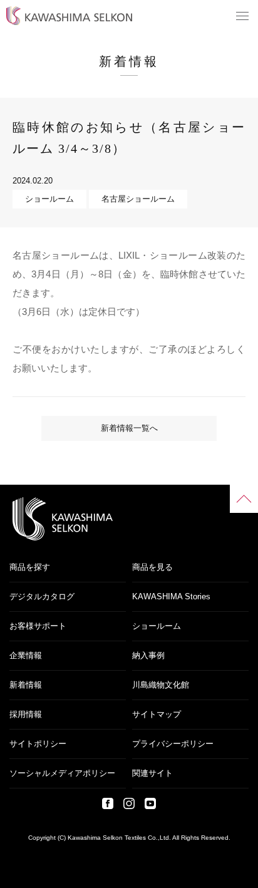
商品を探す (29, 567)
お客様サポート (37, 626)
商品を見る (152, 567)
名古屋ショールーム (138, 199)
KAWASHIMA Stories (171, 596)
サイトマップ (156, 714)
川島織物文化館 (160, 684)
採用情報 (25, 714)
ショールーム (49, 199)
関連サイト (152, 773)
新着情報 (25, 684)
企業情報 (25, 655)
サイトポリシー (37, 743)
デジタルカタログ (42, 596)
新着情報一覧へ (129, 428)
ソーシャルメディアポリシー (62, 773)
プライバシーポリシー (173, 743)
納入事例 (148, 655)
